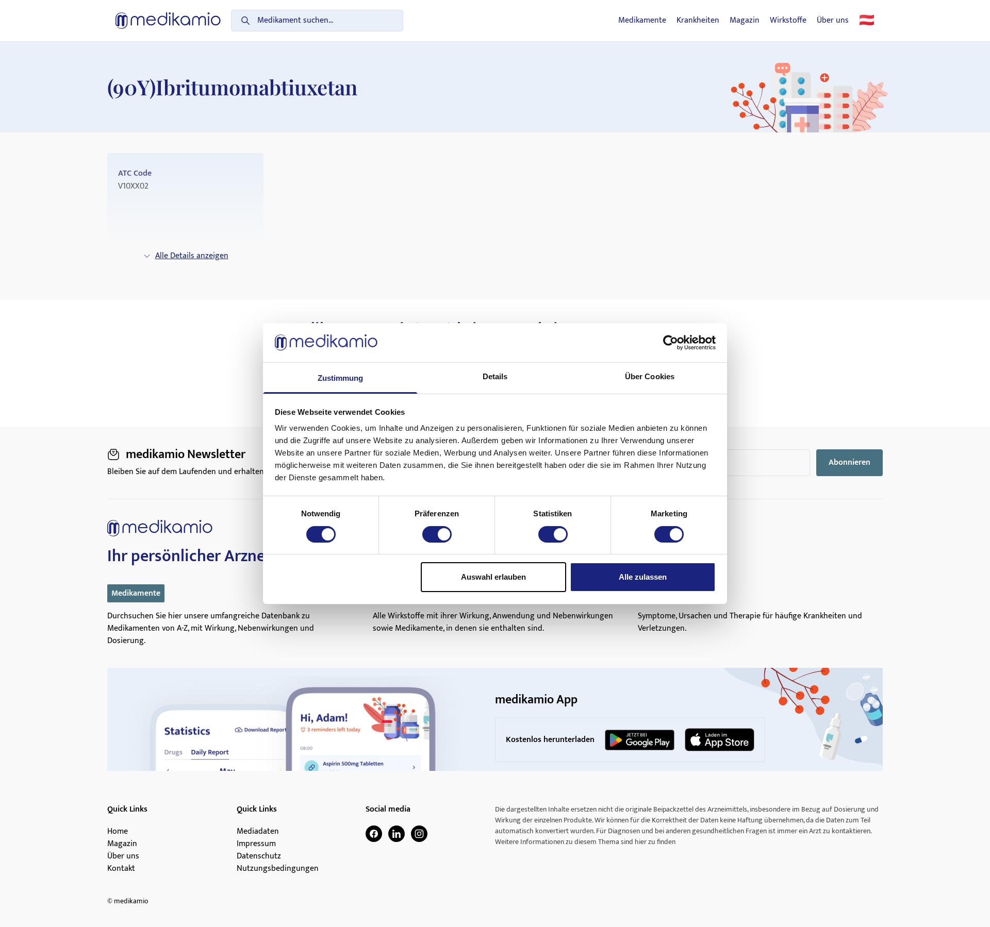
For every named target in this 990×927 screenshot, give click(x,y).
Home (117, 831)
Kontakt (121, 869)
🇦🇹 (866, 20)
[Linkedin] (396, 833)
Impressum (256, 844)
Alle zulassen (643, 576)
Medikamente (642, 20)
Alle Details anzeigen (191, 256)
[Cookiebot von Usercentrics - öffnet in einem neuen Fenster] (670, 342)
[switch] (437, 534)
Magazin (745, 20)
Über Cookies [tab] (649, 376)
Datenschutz (259, 856)
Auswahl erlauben (493, 576)
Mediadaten (258, 831)
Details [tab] (495, 376)
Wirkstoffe (788, 20)
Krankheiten (697, 20)
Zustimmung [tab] (341, 378)
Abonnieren (849, 462)
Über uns (833, 20)
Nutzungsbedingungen (278, 869)
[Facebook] (374, 833)
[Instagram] (419, 833)
